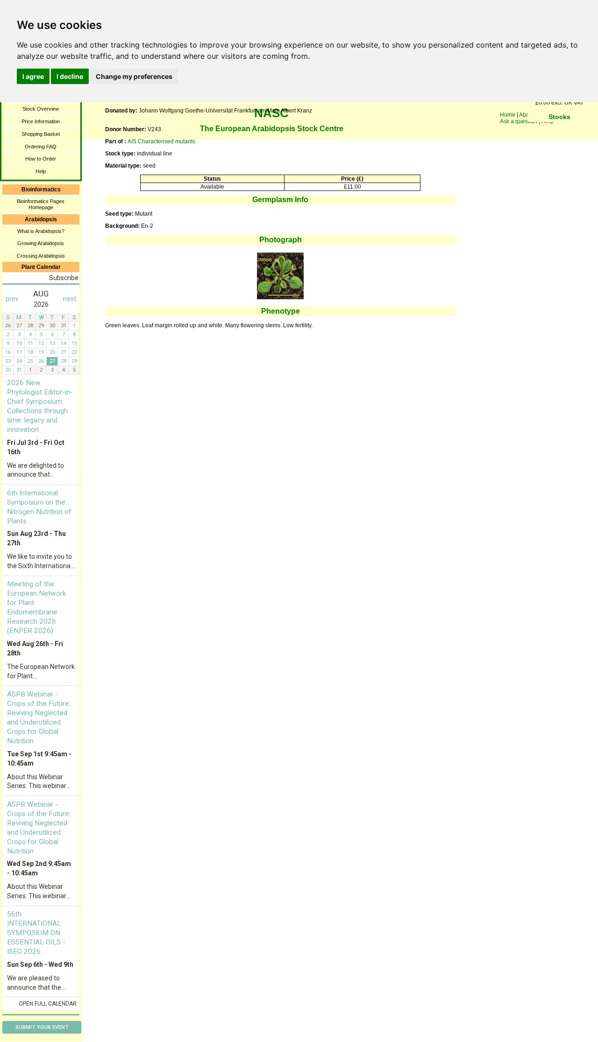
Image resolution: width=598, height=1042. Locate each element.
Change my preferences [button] (134, 76)
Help (41, 171)
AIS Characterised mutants (161, 141)
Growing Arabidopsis (40, 243)
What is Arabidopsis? (40, 231)
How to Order (40, 159)
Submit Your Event (42, 1027)
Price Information (40, 121)
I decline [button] (70, 76)
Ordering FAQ (41, 146)
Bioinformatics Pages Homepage (40, 204)
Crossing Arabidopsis (41, 256)
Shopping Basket (40, 134)
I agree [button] (33, 76)
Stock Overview (40, 109)
